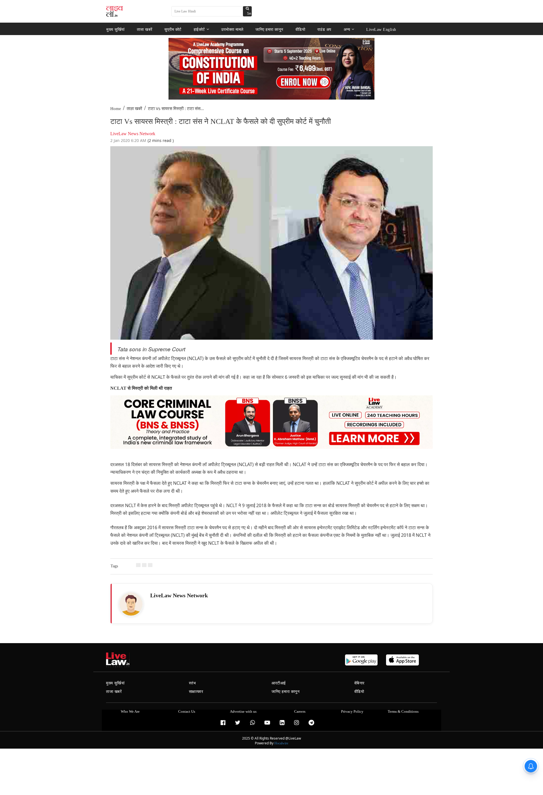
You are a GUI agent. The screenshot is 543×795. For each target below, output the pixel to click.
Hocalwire (281, 743)
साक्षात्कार (196, 692)
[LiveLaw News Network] (131, 604)
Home (115, 108)
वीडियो (300, 29)
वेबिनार (359, 683)
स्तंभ (192, 683)
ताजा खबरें (144, 29)
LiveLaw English (381, 29)
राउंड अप (324, 29)
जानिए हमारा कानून (269, 29)
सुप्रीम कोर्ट (173, 29)
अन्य (347, 29)
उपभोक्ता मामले (232, 29)
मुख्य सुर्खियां (115, 29)
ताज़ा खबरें (134, 108)
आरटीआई (279, 683)
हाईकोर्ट (199, 29)
